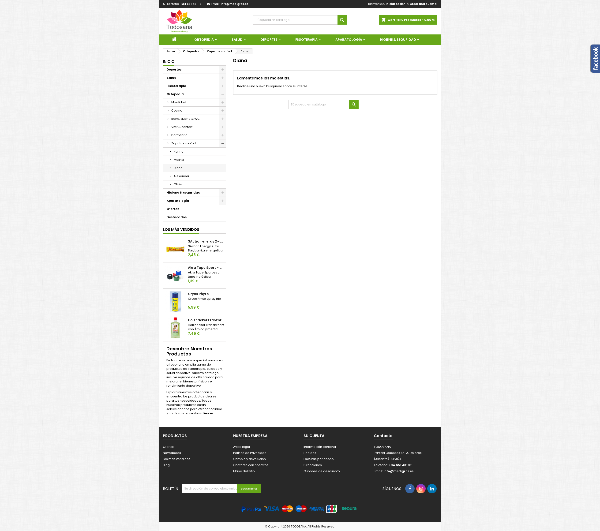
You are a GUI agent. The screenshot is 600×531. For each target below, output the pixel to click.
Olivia (178, 184)
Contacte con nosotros (250, 465)
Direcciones (313, 465)
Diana (178, 168)
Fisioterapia (306, 39)
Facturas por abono (319, 459)
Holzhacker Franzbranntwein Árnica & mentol (206, 320)
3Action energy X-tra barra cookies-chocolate (206, 241)
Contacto (383, 435)
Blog (166, 465)
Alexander (181, 176)
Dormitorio (179, 135)
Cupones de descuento (322, 471)
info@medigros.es (234, 4)
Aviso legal (241, 447)
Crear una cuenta (423, 4)
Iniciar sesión (395, 4)
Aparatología (348, 39)
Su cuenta (314, 435)
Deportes (269, 39)
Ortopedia (204, 39)
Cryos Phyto (198, 294)
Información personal (320, 447)
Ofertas (173, 209)
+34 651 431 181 (191, 4)
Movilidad (178, 102)
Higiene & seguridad (398, 39)
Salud (237, 39)
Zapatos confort (183, 143)
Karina (179, 151)
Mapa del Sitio (244, 471)
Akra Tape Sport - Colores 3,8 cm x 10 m (206, 267)
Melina (179, 159)
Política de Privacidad (249, 453)
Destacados (177, 217)
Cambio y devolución (249, 459)
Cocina (176, 110)
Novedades (172, 453)
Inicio (168, 61)
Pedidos (310, 453)
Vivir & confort (181, 127)
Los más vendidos (181, 229)
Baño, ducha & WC (185, 118)
